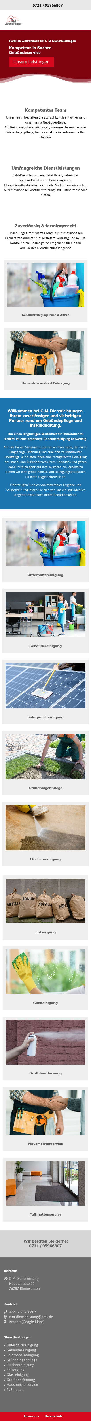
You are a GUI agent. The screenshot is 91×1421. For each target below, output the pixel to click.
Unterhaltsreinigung (22, 1345)
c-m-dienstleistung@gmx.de (31, 1317)
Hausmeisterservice (22, 1385)
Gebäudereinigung (21, 1350)
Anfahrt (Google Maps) (26, 1322)
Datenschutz (54, 1416)
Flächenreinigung (20, 1365)
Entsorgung (16, 1370)
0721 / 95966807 (48, 5)
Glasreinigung (18, 1375)
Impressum (31, 1416)
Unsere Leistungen (31, 61)
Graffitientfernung (21, 1380)
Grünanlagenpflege (22, 1360)
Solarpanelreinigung (23, 1355)
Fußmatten (15, 1390)
